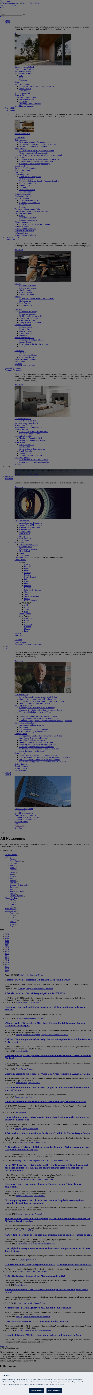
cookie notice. (59, 1384)
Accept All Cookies (54, 1390)
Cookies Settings (37, 1390)
